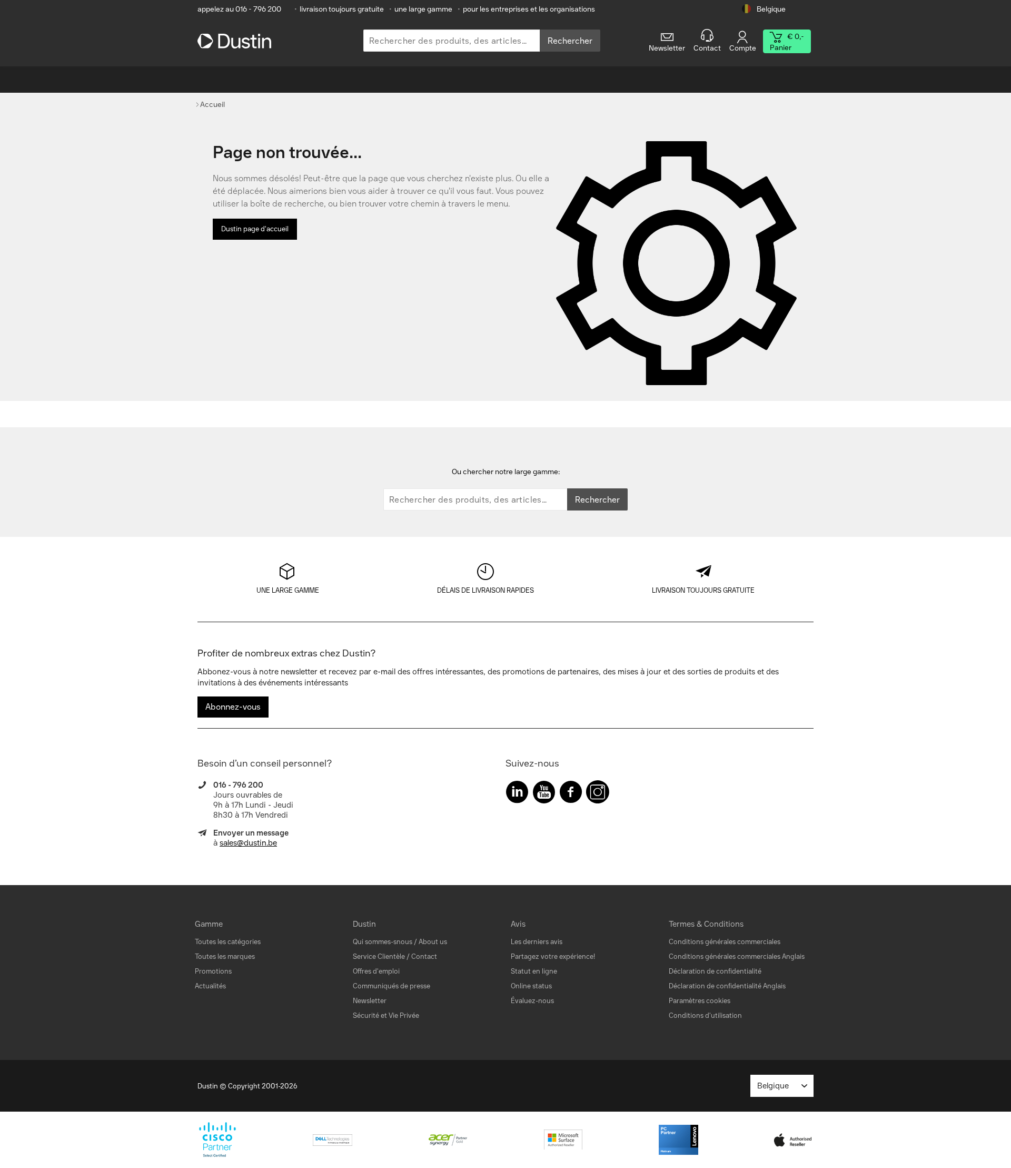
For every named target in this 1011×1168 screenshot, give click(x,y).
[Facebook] (570, 794)
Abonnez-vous (233, 707)
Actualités (210, 986)
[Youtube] (544, 794)
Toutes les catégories (228, 942)
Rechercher (570, 41)
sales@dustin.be (248, 843)
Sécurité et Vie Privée (386, 1015)
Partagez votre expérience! (553, 956)
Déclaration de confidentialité (715, 971)
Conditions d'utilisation (705, 1015)
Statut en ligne (534, 971)
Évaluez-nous (532, 1001)
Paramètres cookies (699, 1001)
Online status (531, 986)
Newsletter (369, 1001)
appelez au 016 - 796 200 (239, 9)
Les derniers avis (536, 942)
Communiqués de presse (391, 986)
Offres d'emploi (376, 971)
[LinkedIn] (517, 794)
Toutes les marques (225, 956)
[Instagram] (597, 794)
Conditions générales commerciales (724, 942)
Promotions (213, 971)
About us (433, 942)
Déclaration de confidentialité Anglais (727, 986)
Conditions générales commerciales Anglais (737, 956)
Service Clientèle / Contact (395, 956)
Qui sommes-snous (382, 942)
